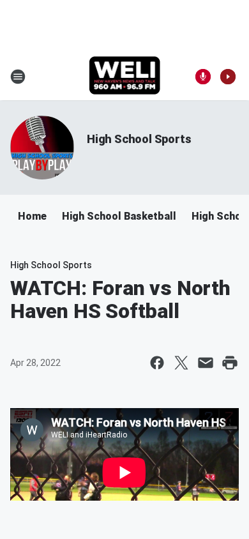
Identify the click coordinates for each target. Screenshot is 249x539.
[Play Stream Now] (228, 76)
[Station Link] (125, 76)
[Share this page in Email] (206, 363)
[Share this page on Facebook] (157, 363)
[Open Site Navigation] (18, 76)
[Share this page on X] (181, 363)
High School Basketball (119, 216)
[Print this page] (230, 363)
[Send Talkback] (203, 76)
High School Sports (139, 139)
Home (32, 216)
